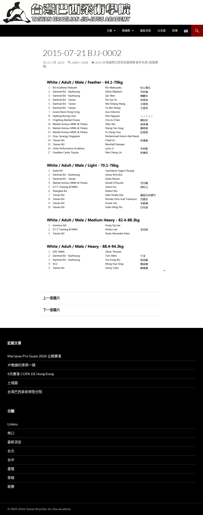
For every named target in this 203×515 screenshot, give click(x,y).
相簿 (175, 30)
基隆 (10, 468)
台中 (10, 460)
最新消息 (145, 30)
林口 (10, 433)
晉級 (10, 477)
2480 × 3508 (80, 62)
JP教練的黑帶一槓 (21, 365)
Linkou (12, 424)
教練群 (126, 30)
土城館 (12, 383)
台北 (10, 451)
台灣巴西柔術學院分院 (24, 392)
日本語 (161, 30)
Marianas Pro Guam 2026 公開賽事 (34, 356)
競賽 (10, 486)
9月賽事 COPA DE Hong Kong (30, 374)
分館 (109, 30)
